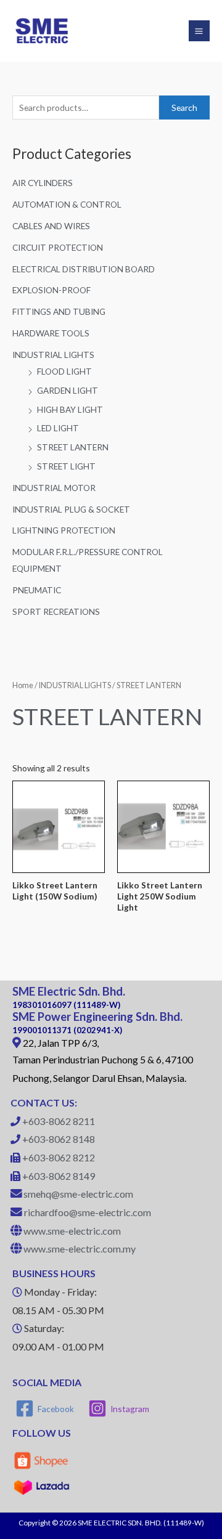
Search (184, 107)
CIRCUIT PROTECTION (57, 247)
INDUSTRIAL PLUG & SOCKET (71, 509)
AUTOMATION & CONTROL (66, 204)
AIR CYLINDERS (42, 182)
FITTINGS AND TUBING (58, 311)
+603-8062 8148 (58, 1139)
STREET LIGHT (66, 466)
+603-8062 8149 (58, 1176)
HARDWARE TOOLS (50, 333)
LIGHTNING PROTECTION (63, 530)
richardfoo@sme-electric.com (87, 1212)
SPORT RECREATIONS (56, 611)
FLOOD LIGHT (64, 371)
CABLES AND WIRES (51, 226)
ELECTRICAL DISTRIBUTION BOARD (83, 269)
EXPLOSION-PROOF (51, 290)
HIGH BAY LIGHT (70, 409)
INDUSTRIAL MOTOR (54, 487)
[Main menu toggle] (199, 30)
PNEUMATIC (36, 590)
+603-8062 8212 (58, 1157)
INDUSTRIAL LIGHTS (53, 354)
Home (22, 685)
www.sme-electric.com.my (79, 1248)
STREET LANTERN (73, 447)
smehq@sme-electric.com (78, 1194)
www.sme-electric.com (72, 1230)
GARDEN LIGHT (67, 390)
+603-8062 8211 (58, 1121)
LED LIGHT (58, 428)
